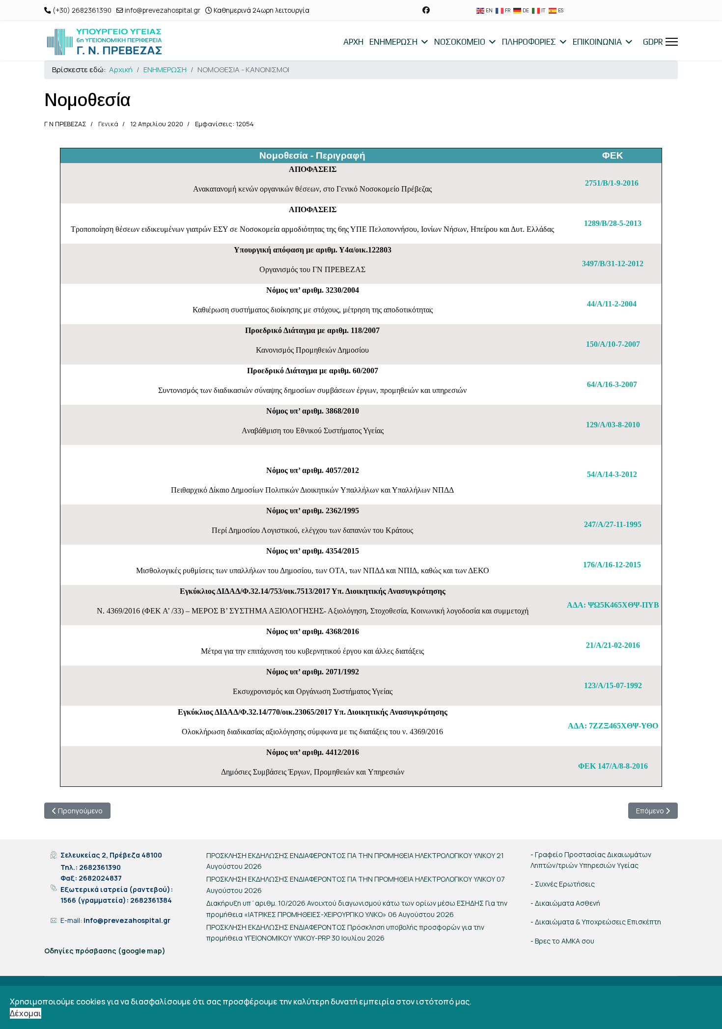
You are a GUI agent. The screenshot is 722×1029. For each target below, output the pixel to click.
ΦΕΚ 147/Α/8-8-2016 (613, 766)
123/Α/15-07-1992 (613, 685)
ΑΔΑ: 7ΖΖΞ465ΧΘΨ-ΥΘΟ (613, 726)
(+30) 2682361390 (82, 10)
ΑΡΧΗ (353, 42)
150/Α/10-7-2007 (613, 344)
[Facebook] (426, 10)
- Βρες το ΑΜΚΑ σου (562, 941)
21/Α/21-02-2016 (613, 645)
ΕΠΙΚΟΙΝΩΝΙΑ (597, 42)
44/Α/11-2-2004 (612, 304)
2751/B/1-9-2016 (612, 183)
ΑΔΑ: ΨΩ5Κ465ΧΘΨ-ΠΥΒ (613, 605)
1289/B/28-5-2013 (612, 223)
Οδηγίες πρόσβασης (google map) (105, 950)
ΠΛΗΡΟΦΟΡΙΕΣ (529, 42)
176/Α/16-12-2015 (612, 564)
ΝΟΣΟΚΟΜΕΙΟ (459, 42)
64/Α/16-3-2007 (612, 384)
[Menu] (672, 41)
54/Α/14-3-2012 (612, 474)
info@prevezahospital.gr (162, 10)
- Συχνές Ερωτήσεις (562, 884)
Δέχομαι (25, 1013)
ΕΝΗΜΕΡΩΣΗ (393, 42)
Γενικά (108, 123)
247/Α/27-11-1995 (612, 524)
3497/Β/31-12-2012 (612, 263)
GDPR (653, 42)
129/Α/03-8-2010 (613, 424)
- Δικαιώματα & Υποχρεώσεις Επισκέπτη (595, 921)
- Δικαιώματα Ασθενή (565, 903)
